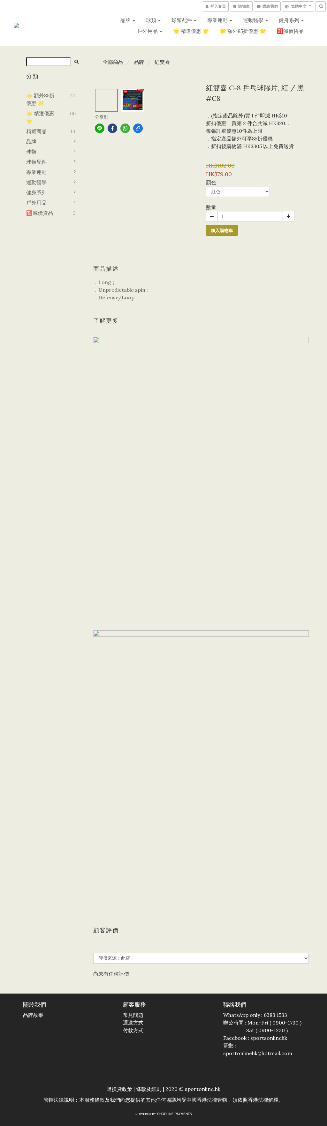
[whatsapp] (125, 128)
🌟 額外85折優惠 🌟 (243, 31)
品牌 (126, 20)
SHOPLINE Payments (174, 1114)
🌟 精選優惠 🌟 (191, 31)
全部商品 (113, 62)
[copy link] (138, 128)
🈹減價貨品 (290, 31)
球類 (151, 20)
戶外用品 (148, 31)
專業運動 (218, 20)
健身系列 (289, 20)
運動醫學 (254, 20)
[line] (99, 128)
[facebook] (112, 128)
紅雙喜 (162, 62)
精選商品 (36, 131)
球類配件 (182, 20)
